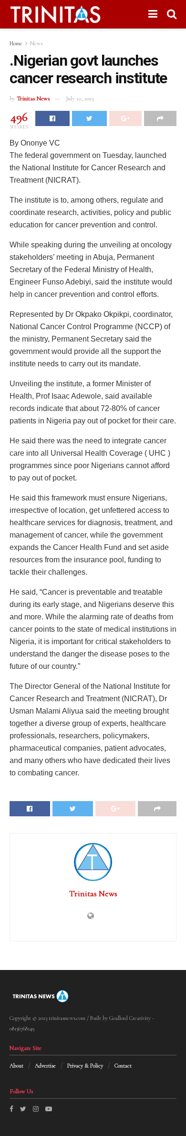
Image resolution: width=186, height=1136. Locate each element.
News (36, 43)
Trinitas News (33, 98)
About (16, 1065)
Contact (123, 1065)
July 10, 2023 (79, 98)
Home (16, 43)
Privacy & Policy (85, 1065)
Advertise (45, 1065)
